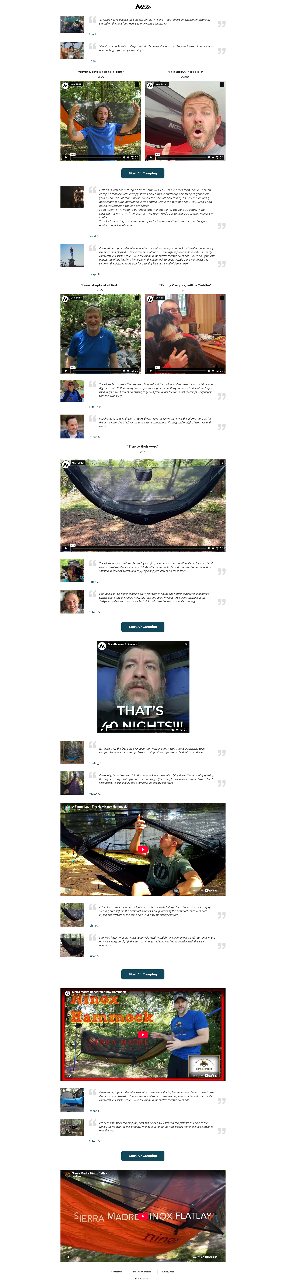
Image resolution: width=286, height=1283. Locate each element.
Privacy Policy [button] (168, 1271)
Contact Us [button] (116, 1271)
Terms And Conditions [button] (142, 1271)
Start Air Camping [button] (143, 173)
